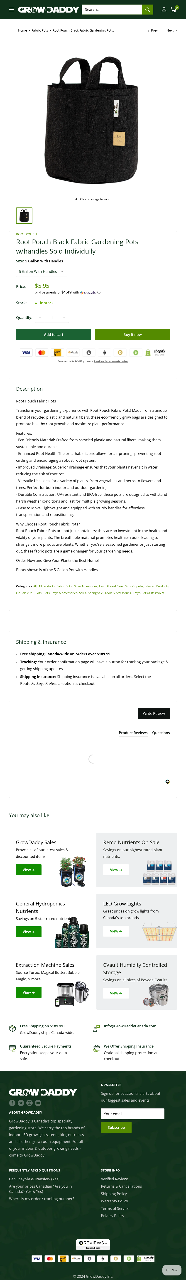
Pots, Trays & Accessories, (61, 593)
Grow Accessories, (86, 586)
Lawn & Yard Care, (111, 586)
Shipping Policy (114, 1193)
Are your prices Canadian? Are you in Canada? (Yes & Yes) (40, 1189)
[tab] (133, 733)
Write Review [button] (154, 713)
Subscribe (116, 1127)
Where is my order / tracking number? (41, 1198)
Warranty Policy (114, 1201)
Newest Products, (157, 586)
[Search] (147, 10)
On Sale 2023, (25, 593)
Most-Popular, (134, 586)
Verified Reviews (115, 1178)
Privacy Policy (112, 1215)
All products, (47, 586)
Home (22, 30)
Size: (39, 261)
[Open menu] (11, 9)
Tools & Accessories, (118, 593)
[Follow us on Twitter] (21, 1102)
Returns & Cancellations (121, 1186)
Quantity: (24, 317)
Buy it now (132, 334)
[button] (102, 292)
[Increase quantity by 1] (64, 318)
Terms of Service (115, 1208)
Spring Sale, (95, 593)
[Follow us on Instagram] (29, 1102)
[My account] (164, 9)
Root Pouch (26, 234)
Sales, (83, 593)
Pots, (38, 593)
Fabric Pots (40, 30)
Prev (154, 30)
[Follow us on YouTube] (38, 1102)
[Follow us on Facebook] (12, 1102)
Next (170, 30)
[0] (173, 9)
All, (35, 586)
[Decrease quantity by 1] (40, 318)
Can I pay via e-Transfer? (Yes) (34, 1178)
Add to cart (53, 334)
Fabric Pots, (64, 586)
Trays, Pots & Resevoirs (148, 593)
